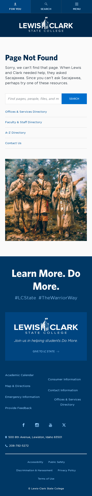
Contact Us (13, 143)
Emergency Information (22, 397)
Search (74, 98)
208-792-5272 (19, 445)
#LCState (25, 297)
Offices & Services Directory (26, 111)
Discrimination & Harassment (34, 470)
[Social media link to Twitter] (66, 425)
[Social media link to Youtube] (53, 425)
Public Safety (56, 462)
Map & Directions (17, 386)
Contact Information (63, 390)
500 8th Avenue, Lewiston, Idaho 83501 (35, 437)
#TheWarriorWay (58, 297)
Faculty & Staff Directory (23, 122)
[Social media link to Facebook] (26, 425)
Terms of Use (46, 478)
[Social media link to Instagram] (39, 425)
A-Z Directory (15, 132)
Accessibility (35, 462)
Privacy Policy (67, 470)
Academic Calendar (19, 375)
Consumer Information (64, 379)
